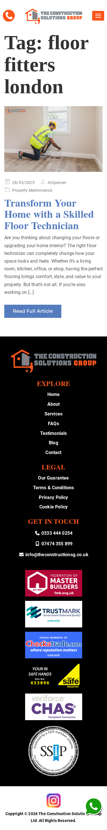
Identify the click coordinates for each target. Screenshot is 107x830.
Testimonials (53, 433)
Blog (53, 442)
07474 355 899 (56, 543)
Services (53, 414)
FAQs (53, 423)
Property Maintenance (32, 190)
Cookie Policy (53, 507)
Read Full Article (33, 311)
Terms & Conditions (53, 487)
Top (101, 822)
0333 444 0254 (56, 533)
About (53, 404)
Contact (53, 452)
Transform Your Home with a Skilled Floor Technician (49, 214)
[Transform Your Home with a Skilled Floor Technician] (53, 139)
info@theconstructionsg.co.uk (56, 554)
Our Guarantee (53, 478)
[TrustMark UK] (53, 614)
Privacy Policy (53, 497)
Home (53, 394)
